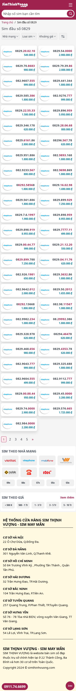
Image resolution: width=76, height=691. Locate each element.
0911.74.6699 (15, 686)
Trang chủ (7, 22)
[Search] (70, 13)
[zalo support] (70, 685)
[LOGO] (16, 5)
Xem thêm (67, 497)
